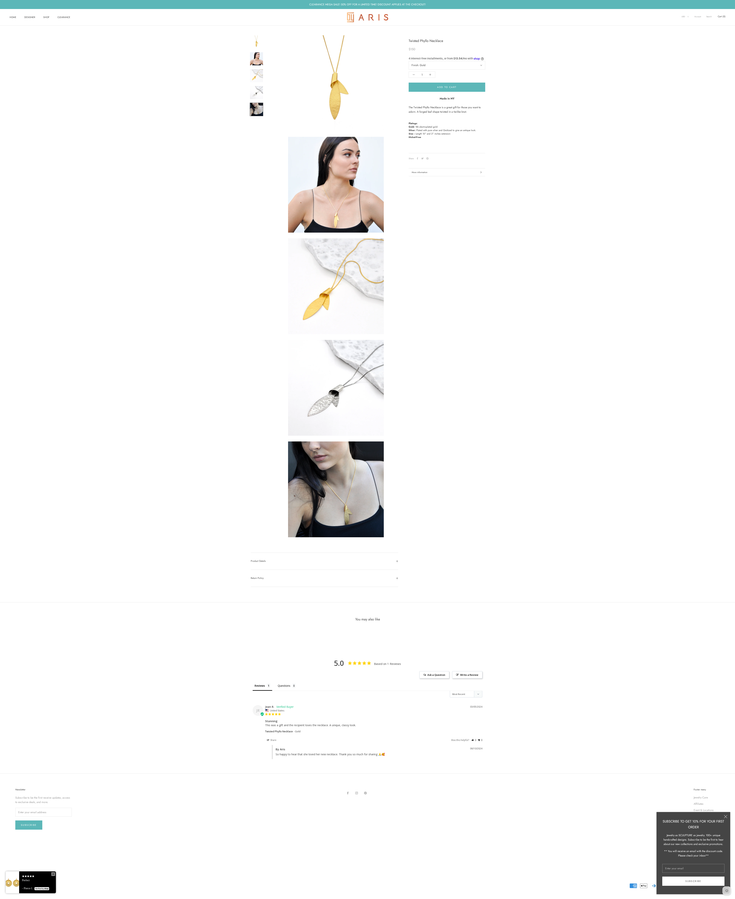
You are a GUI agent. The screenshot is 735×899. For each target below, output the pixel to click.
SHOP (46, 17)
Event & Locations (704, 810)
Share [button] (273, 740)
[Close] (725, 816)
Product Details (258, 561)
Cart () (721, 16)
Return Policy (257, 578)
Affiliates (698, 804)
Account (697, 16)
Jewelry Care (701, 797)
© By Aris (19, 883)
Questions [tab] (284, 685)
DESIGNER (29, 17)
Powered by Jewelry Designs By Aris (35, 888)
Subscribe (693, 881)
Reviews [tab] (260, 685)
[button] (474, 740)
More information (419, 172)
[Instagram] (356, 793)
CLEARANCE (63, 17)
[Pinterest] (427, 158)
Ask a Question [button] (436, 675)
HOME (13, 17)
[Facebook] (417, 158)
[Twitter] (422, 158)
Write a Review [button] (469, 675)
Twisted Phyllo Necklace (279, 731)
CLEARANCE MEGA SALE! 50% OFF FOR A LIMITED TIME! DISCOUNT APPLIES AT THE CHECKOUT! (367, 4)
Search (709, 16)
